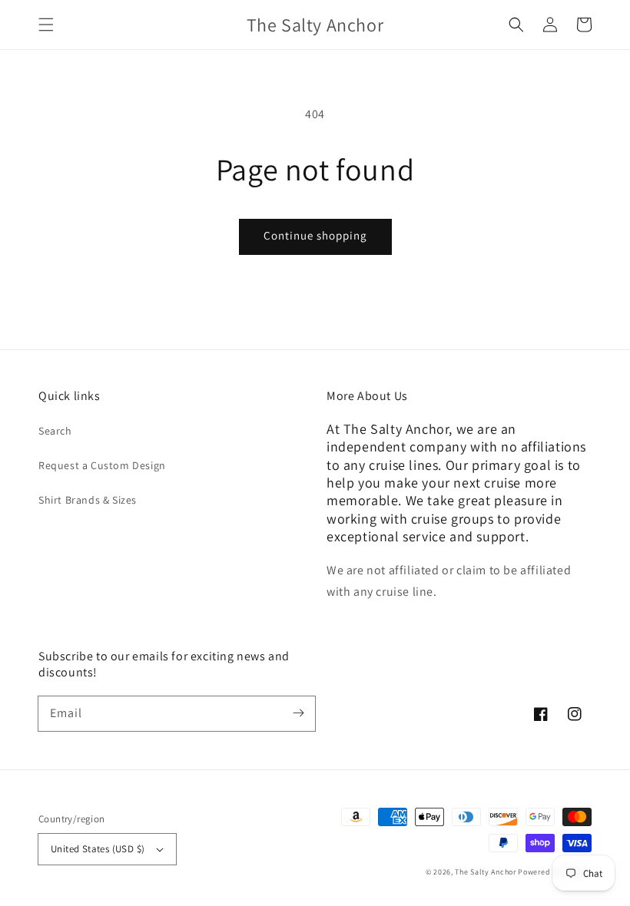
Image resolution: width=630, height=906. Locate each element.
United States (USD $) (97, 848)
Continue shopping (315, 235)
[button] (46, 24)
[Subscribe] (298, 713)
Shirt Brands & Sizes (87, 500)
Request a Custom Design (102, 465)
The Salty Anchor (485, 872)
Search (55, 431)
